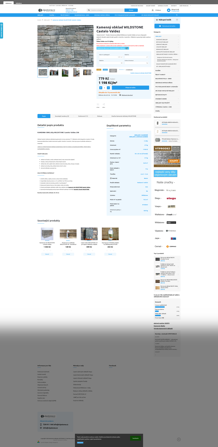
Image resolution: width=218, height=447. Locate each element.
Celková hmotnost (129, 60)
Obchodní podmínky (43, 390)
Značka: (141, 73)
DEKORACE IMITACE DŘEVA (163, 82)
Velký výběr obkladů (160, 313)
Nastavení (80, 442)
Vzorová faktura (42, 395)
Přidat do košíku (130, 87)
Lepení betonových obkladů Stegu (83, 375)
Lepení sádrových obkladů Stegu (82, 371)
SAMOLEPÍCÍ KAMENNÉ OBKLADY (165, 52)
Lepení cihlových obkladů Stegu (82, 378)
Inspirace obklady (78, 400)
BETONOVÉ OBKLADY (162, 42)
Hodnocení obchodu (137, 5)
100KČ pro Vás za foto (79, 397)
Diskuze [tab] (99, 116)
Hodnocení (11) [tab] (83, 116)
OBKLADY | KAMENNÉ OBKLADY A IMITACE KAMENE (138, 135)
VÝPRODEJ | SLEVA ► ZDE (163, 107)
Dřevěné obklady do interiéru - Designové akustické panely (167, 60)
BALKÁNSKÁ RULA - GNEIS (163, 78)
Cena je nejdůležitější (161, 305)
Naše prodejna (184, 5)
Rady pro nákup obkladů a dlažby (82, 391)
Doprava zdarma (159, 309)
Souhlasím (136, 438)
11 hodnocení (129, 69)
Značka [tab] (124, 116)
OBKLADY (158, 36)
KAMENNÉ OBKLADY (162, 39)
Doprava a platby (163, 5)
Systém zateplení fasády (80, 381)
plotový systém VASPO (161, 323)
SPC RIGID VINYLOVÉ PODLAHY (164, 91)
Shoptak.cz (55, 442)
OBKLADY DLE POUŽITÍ (162, 103)
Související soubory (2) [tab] (62, 116)
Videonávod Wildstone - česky (82, 388)
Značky (157, 111)
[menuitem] (42, 15)
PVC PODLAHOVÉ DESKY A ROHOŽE (166, 86)
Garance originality (42, 393)
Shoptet (46, 442)
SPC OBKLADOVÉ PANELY (163, 66)
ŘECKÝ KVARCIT (160, 74)
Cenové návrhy (41, 387)
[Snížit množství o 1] (108, 87)
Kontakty (174, 5)
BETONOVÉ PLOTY (161, 95)
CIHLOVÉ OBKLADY (161, 47)
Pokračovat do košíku (168, 26)
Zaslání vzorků (150, 5)
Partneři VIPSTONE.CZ (79, 394)
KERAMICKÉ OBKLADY (162, 49)
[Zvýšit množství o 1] (100, 87)
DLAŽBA (158, 70)
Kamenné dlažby (159, 326)
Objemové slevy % (42, 385)
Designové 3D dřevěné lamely (164, 57)
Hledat (131, 10)
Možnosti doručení (127, 95)
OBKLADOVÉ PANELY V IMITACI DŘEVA (166, 54)
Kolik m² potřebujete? (104, 54)
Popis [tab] (44, 116)
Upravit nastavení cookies (60, 440)
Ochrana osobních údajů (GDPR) (46, 400)
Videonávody (77, 384)
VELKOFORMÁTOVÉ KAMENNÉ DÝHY (166, 64)
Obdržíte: (127, 54)
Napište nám (41, 398)
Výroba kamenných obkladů (163, 328)
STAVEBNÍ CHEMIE (161, 99)
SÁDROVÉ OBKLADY (161, 44)
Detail (47, 254)
